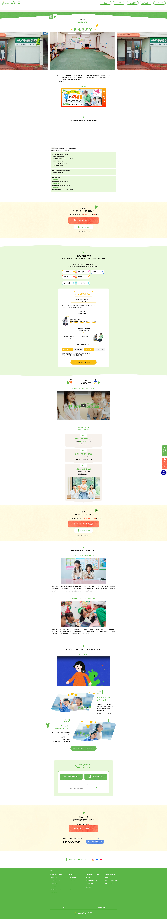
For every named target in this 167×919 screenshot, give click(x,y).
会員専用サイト (25, 3)
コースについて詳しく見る (83, 362)
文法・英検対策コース (74, 893)
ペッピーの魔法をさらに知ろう (83, 748)
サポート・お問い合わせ (111, 880)
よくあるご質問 (159, 3)
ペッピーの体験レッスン (111, 874)
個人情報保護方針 (102, 907)
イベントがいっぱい (55, 887)
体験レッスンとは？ (85, 227)
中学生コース (72, 887)
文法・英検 (67, 283)
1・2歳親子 (67, 272)
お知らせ (88, 877)
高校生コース (72, 890)
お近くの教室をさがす (91, 880)
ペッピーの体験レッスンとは (146, 3)
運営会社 (65, 907)
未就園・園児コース (74, 880)
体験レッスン (164, 464)
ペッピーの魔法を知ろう (105, 3)
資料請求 (107, 877)
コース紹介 (71, 874)
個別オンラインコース (74, 899)
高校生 (80, 277)
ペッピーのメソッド (55, 880)
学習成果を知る (54, 893)
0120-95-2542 (72, 842)
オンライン (81, 283)
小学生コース (72, 883)
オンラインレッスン (74, 896)
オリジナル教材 (54, 883)
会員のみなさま (109, 884)
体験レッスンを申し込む (85, 220)
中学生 (66, 277)
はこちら (97, 842)
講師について (54, 877)
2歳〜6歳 (81, 272)
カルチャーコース (73, 902)
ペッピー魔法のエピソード (132, 3)
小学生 (94, 272)
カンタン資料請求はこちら (83, 231)
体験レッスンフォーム (84, 442)
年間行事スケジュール (56, 890)
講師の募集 (88, 887)
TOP (51, 10)
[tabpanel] (82, 51)
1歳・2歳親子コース (74, 877)
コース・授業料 (119, 3)
